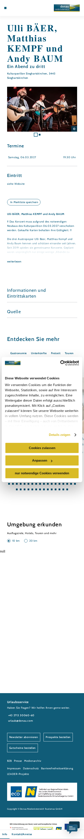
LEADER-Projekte (18, 774)
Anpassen (39, 460)
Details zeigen (59, 435)
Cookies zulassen (42, 448)
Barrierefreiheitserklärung (57, 768)
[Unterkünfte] (12, 8)
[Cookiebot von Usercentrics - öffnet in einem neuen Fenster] (60, 363)
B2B (9, 760)
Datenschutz (31, 768)
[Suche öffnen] (22, 8)
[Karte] (15, 8)
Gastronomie (18, 353)
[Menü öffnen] (5, 8)
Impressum (14, 768)
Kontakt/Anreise (22, 834)
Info (4, 834)
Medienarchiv (32, 760)
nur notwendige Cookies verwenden (42, 473)
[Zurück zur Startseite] (67, 8)
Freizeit (56, 353)
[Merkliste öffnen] (18, 8)
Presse (18, 760)
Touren (69, 353)
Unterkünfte (39, 353)
